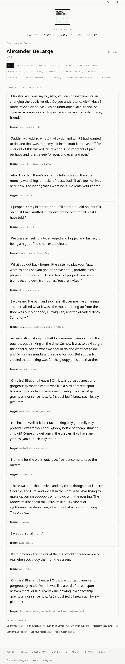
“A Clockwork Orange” (28, 87)
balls (29, 448)
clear (21, 127)
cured (21, 542)
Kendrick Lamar (58, 625)
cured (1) (53, 71)
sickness (28, 326)
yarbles (22, 448)
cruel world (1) (17, 71)
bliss (33, 411)
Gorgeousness (43, 411)
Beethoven (39, 326)
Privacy (88, 652)
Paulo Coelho (65, 631)
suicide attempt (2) (89, 65)
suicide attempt (26, 163)
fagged (32, 253)
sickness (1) (106, 77)
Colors (29, 568)
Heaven (28, 611)
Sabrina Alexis (41, 631)
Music (22, 290)
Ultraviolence (25, 522)
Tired (47, 253)
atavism (29, 542)
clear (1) (56, 77)
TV (79, 35)
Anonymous (80, 625)
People (49, 35)
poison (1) (93, 71)
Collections (39, 652)
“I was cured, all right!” (26, 533)
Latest (32, 35)
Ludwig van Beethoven (44, 611)
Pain (49, 163)
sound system (33, 290)
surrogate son (26, 195)
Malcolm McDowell (105, 625)
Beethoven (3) (25, 65)
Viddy (21, 568)
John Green (36, 625)
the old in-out (25, 474)
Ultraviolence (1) (73, 71)
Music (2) (55, 65)
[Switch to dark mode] (108, 2)
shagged (23, 253)
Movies (66, 35)
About (75, 652)
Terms (101, 652)
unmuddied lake (33, 127)
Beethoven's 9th (76, 611)
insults (44, 448)
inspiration (24, 369)
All (10, 65)
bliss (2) (69, 65)
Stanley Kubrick (17, 631)
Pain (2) (41, 65)
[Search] (116, 2)
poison (36, 448)
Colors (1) (37, 71)
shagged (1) (14, 77)
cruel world (40, 163)
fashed (40, 253)
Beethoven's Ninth (55, 326)
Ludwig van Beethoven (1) (81, 77)
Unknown (15, 625)
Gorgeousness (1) (36, 77)
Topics (92, 35)
